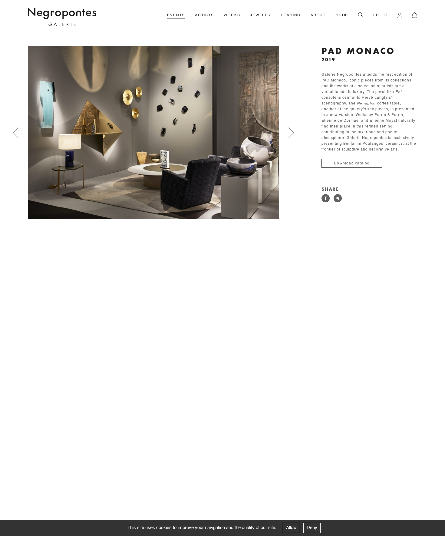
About (318, 15)
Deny (312, 527)
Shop (342, 15)
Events (176, 15)
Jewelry (260, 15)
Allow (291, 527)
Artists (204, 15)
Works (232, 15)
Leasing (291, 15)
